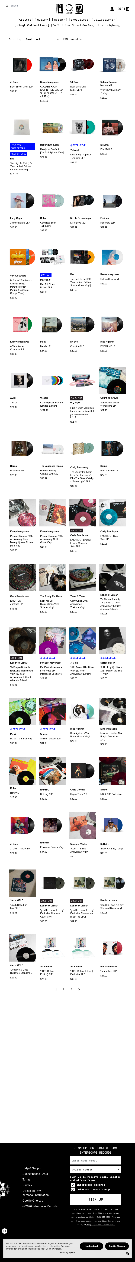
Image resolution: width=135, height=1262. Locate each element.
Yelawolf (74, 150)
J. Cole (14, 82)
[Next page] (79, 989)
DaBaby (104, 844)
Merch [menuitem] (58, 19)
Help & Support (32, 1168)
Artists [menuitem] (25, 19)
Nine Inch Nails (108, 728)
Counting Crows (109, 398)
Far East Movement (50, 662)
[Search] (8, 6)
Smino (43, 734)
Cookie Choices (32, 1200)
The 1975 (75, 403)
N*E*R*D (44, 789)
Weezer (44, 398)
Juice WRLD (16, 900)
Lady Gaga (16, 218)
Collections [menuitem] (103, 19)
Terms (26, 1179)
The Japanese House (51, 466)
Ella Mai (104, 144)
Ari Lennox (46, 966)
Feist (43, 341)
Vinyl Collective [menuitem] (31, 25)
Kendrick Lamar (109, 595)
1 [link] (56, 989)
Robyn (43, 218)
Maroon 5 (45, 279)
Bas (12, 158)
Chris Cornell (77, 789)
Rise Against (107, 341)
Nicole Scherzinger (80, 218)
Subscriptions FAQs (35, 1173)
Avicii (13, 398)
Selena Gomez (108, 82)
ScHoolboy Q (107, 662)
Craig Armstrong (79, 467)
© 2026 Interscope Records (39, 1206)
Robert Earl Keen (49, 144)
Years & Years (77, 596)
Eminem (105, 218)
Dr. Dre (74, 341)
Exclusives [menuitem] (79, 19)
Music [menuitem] (41, 19)
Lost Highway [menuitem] (108, 25)
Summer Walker (79, 844)
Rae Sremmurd (108, 966)
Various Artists (18, 275)
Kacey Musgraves (49, 82)
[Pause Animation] (4, 1231)
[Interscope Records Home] (67, 9)
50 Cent (74, 82)
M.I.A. (13, 734)
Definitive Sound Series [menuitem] (73, 25)
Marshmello (106, 85)
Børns (13, 466)
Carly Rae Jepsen (79, 535)
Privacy (27, 1185)
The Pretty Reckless (51, 596)
